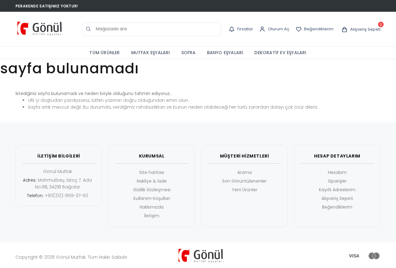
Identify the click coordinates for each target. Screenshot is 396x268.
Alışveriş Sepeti (337, 198)
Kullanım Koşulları (151, 198)
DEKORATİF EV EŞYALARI (280, 53)
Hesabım (337, 172)
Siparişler (337, 181)
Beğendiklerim (337, 207)
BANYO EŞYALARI (225, 53)
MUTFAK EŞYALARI (150, 53)
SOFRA (188, 53)
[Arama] (88, 29)
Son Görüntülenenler (244, 181)
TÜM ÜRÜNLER (104, 53)
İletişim (151, 216)
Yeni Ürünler (244, 190)
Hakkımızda (152, 207)
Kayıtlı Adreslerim (337, 190)
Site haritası (151, 172)
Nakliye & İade (152, 181)
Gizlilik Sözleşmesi (151, 190)
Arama (244, 172)
